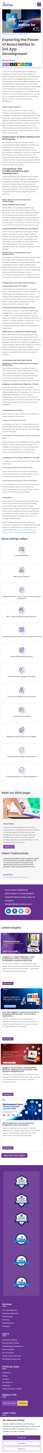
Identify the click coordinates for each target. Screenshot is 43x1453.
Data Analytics (9, 1349)
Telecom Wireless (10, 1340)
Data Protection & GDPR (13, 1389)
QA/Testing (8, 1317)
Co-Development (10, 1310)
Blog (5, 1376)
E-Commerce (9, 1353)
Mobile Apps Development (13, 1346)
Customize (22, 1443)
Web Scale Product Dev (12, 1356)
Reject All (21, 1449)
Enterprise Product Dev (12, 1359)
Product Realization (11, 1313)
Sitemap (7, 1386)
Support (7, 1326)
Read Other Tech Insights (14, 1155)
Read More (9, 847)
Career (6, 1379)
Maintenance (9, 1323)
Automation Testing (11, 1343)
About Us (7, 1373)
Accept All (21, 1438)
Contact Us (8, 1382)
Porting (6, 1320)
